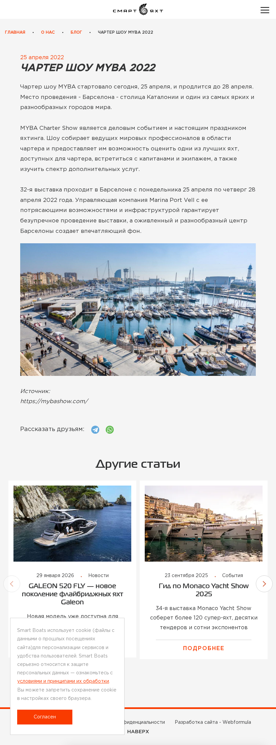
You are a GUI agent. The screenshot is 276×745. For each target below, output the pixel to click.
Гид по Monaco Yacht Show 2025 (203, 590)
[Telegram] (95, 430)
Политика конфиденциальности (127, 722)
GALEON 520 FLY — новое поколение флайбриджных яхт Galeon (72, 594)
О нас (48, 32)
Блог (76, 32)
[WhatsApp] (110, 430)
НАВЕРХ (138, 732)
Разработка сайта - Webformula (213, 722)
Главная (15, 32)
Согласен (45, 717)
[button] (11, 583)
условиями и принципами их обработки (63, 681)
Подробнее (204, 648)
